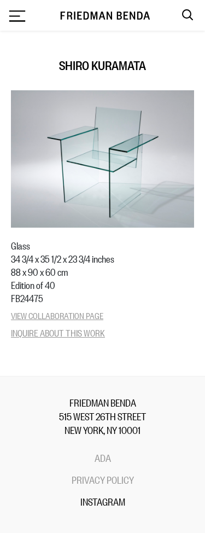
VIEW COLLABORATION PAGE (57, 315)
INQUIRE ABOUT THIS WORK (58, 332)
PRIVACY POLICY (103, 479)
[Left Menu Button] (17, 17)
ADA (103, 457)
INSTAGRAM (102, 501)
